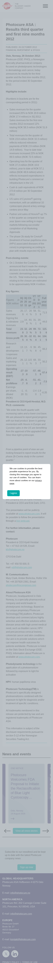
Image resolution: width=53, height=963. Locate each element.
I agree (13, 493)
